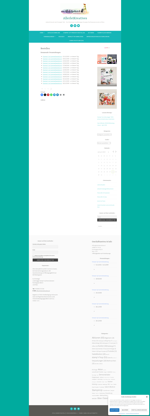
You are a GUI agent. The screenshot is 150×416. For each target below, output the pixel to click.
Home (41, 32)
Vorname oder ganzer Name (39, 244)
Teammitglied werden (104, 32)
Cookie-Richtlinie (122, 413)
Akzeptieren (115, 410)
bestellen (110, 372)
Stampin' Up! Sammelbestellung (52, 56)
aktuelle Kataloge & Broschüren (105, 189)
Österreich (107, 398)
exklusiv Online (107, 377)
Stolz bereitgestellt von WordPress (64, 413)
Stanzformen (106, 390)
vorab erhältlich (95, 395)
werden (94, 398)
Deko (97, 375)
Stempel (112, 390)
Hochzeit (62, 36)
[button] (147, 397)
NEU (109, 384)
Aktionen (91, 32)
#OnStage (94, 369)
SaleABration (99, 354)
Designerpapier (95, 377)
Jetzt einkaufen (101, 185)
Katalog (111, 346)
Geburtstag (97, 343)
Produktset (101, 387)
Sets (107, 354)
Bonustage (94, 375)
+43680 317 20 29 (96, 247)
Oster (112, 384)
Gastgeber (94, 379)
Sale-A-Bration (110, 387)
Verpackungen (99, 360)
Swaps (93, 393)
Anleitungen (101, 341)
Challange (115, 340)
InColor (102, 381)
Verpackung (108, 393)
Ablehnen (125, 410)
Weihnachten (104, 395)
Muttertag (105, 384)
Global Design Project (106, 379)
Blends (114, 372)
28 (113, 172)
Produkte (112, 351)
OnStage (112, 349)
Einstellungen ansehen (139, 410)
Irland (106, 381)
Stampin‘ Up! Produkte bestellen (74, 32)
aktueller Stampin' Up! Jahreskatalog (107, 84)
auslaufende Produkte (97, 372)
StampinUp (97, 390)
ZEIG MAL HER (98, 363)
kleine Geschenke (98, 349)
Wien (99, 398)
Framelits (112, 377)
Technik (97, 393)
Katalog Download (54, 32)
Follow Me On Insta (102, 197)
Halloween (106, 343)
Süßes (110, 357)
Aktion (100, 369)
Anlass (95, 341)
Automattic (94, 413)
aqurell (104, 369)
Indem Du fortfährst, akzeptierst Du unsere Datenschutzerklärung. (44, 256)
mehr (38, 300)
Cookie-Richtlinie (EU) (76, 40)
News (106, 349)
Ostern (95, 351)
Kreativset (100, 384)
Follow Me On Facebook (103, 193)
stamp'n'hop (99, 357)
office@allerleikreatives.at (43, 291)
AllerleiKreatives (75, 18)
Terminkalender (49, 36)
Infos (95, 346)
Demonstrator (104, 374)
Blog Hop (108, 341)
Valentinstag (102, 393)
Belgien (105, 372)
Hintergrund (94, 381)
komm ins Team (101, 201)
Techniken (114, 357)
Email (34, 250)
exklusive (102, 377)
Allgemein (109, 338)
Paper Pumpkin (102, 351)
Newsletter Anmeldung (75, 36)
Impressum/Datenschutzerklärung (132, 413)
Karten (102, 346)
